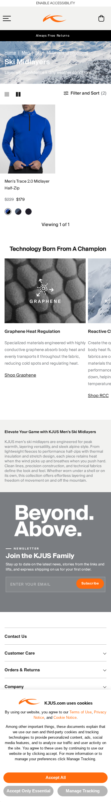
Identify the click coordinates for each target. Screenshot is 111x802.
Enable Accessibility (55, 3)
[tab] (102, 18)
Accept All (56, 777)
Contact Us (16, 636)
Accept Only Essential (28, 790)
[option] (27, 139)
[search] (78, 18)
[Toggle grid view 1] (7, 94)
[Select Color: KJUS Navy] (28, 211)
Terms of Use (80, 712)
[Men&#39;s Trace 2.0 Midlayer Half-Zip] (27, 139)
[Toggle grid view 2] (18, 94)
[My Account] (90, 18)
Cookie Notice (65, 717)
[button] (18, 18)
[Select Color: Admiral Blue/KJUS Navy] (18, 211)
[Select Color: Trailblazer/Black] (8, 211)
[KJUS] (54, 18)
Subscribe (92, 584)
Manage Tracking (83, 790)
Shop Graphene (20, 375)
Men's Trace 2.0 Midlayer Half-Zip (27, 185)
